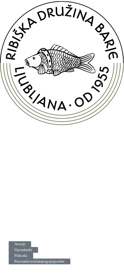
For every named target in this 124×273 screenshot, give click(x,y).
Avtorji (19, 244)
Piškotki (20, 255)
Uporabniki (23, 250)
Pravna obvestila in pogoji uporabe (39, 261)
